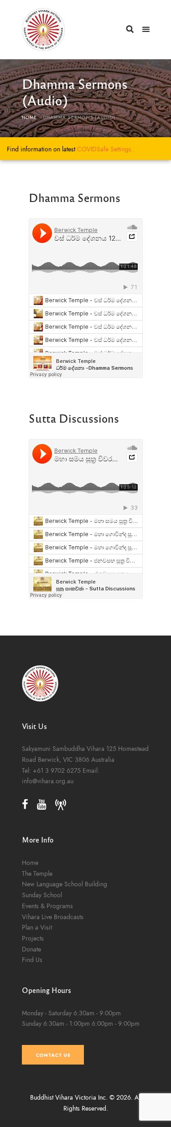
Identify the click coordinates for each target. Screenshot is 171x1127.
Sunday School (42, 895)
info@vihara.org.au (47, 781)
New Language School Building (64, 884)
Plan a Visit (37, 927)
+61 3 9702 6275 (57, 770)
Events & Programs (47, 905)
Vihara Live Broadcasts (52, 916)
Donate (31, 949)
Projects (33, 938)
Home (29, 117)
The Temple (37, 873)
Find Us (32, 959)
